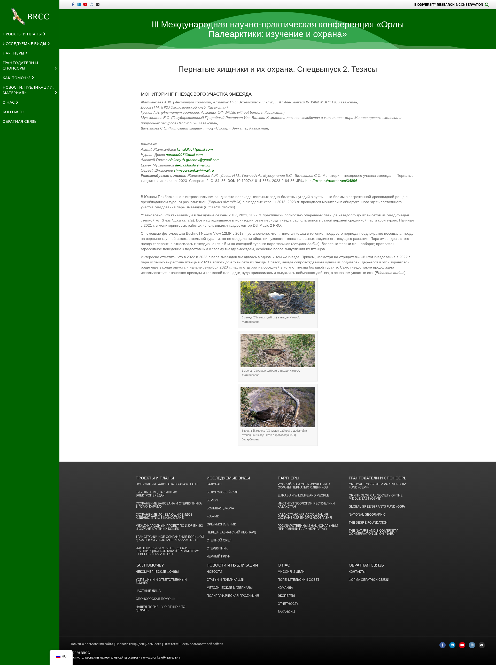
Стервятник (217, 548)
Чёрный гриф (218, 556)
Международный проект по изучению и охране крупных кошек (169, 527)
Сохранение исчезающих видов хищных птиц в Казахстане (164, 516)
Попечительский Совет (298, 580)
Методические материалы (230, 588)
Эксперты (286, 596)
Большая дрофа (220, 508)
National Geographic (367, 514)
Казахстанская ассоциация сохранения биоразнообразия (305, 516)
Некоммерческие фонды (157, 572)
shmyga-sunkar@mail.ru (194, 170)
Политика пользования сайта (91, 644)
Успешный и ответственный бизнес (161, 581)
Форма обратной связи (369, 580)
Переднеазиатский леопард (231, 532)
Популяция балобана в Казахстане (167, 484)
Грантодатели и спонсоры (20, 65)
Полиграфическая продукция (233, 596)
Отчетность (288, 604)
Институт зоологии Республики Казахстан (306, 505)
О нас (9, 102)
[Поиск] (487, 5)
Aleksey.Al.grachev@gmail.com (194, 160)
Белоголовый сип (222, 492)
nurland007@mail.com (184, 154)
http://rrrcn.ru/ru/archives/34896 (331, 181)
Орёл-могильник (221, 524)
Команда (285, 588)
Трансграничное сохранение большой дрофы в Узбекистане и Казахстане (170, 538)
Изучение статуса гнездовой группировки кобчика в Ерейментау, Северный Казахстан (167, 551)
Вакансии (286, 612)
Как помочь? (16, 77)
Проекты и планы (22, 33)
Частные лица (148, 591)
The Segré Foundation (368, 522)
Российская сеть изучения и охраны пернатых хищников (304, 486)
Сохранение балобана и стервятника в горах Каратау (169, 505)
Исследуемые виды (24, 43)
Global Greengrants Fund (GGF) (377, 506)
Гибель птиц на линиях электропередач (156, 494)
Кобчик (213, 516)
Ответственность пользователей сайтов (193, 644)
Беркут (213, 500)
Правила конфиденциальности (138, 644)
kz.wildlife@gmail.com (195, 149)
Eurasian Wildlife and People (303, 495)
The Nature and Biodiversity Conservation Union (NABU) (373, 532)
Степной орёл (219, 540)
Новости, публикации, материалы (28, 90)
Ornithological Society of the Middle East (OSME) (375, 497)
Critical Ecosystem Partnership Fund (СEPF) (377, 486)
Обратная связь (19, 121)
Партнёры (13, 53)
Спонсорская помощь (155, 599)
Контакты (14, 111)
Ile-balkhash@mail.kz (192, 165)
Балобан (214, 484)
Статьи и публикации (225, 580)
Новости (214, 572)
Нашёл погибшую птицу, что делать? (160, 608)
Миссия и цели (291, 572)
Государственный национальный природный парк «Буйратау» (308, 527)
